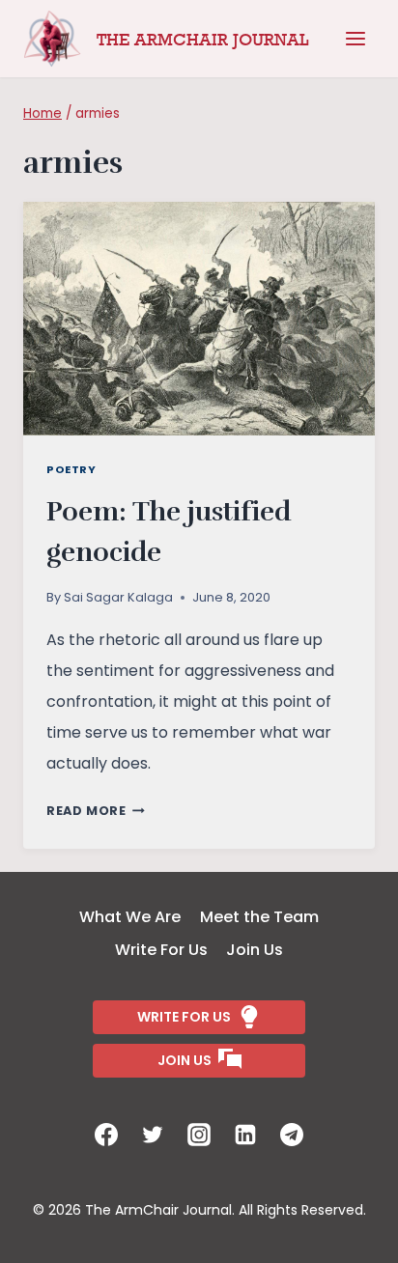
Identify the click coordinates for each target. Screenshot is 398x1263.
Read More (95, 810)
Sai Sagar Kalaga (118, 597)
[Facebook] (106, 1134)
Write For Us (161, 950)
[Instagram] (199, 1134)
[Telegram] (292, 1134)
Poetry (71, 469)
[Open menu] (355, 38)
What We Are (130, 917)
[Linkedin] (245, 1134)
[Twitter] (152, 1134)
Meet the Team (259, 917)
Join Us (254, 950)
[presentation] (199, 319)
